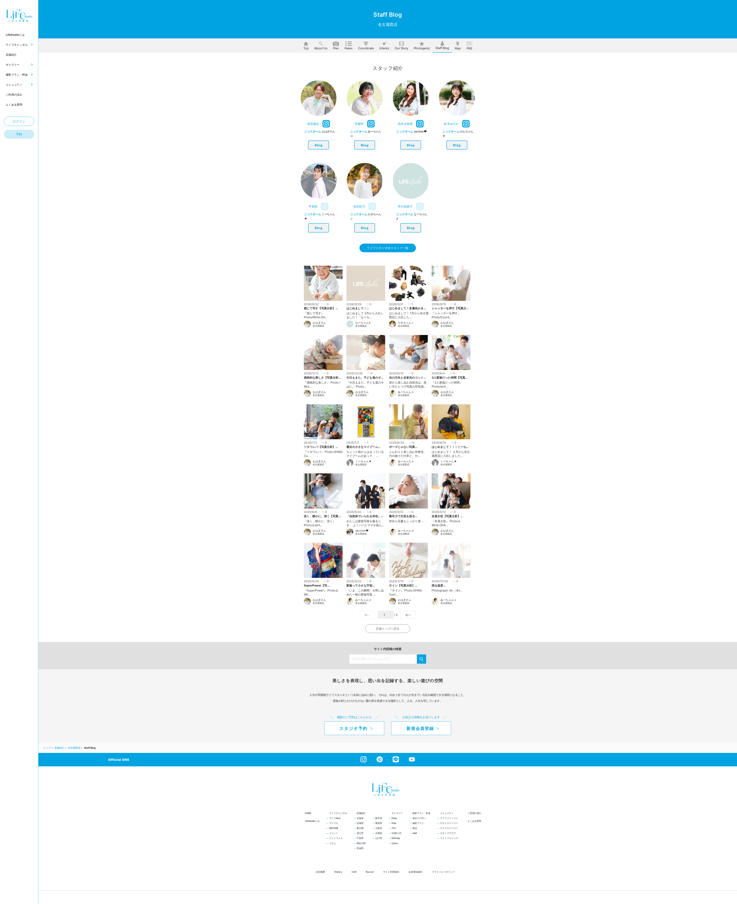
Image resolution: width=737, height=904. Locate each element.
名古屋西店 (318, 326)
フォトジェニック (449, 838)
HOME (308, 813)
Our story (401, 48)
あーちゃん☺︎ (406, 392)
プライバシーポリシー (443, 871)
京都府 (378, 833)
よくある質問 (474, 821)
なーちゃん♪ (362, 322)
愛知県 (378, 823)
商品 (414, 828)
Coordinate (366, 48)
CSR (354, 871)
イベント (333, 833)
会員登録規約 (415, 871)
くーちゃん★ (363, 461)
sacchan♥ (361, 530)
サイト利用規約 (391, 871)
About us (320, 48)
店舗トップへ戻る (387, 628)
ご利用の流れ (474, 813)
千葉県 (360, 838)
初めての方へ (419, 818)
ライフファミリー (449, 818)
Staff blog (442, 48)
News (348, 48)
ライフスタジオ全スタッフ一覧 (387, 248)
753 (393, 828)
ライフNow (335, 818)
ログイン (19, 121)
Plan (336, 48)
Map (458, 48)
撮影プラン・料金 (421, 813)
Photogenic (422, 48)
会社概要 (320, 871)
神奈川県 (361, 843)
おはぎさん (319, 322)
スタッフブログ (448, 833)
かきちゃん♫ (405, 322)
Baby (394, 818)
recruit (370, 871)
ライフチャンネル (338, 813)
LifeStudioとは (312, 821)
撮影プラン (418, 823)
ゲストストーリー (449, 823)
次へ (408, 614)
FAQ (469, 48)
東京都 (360, 828)
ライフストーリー (449, 828)
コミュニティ (447, 813)
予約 (19, 134)
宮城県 (360, 823)
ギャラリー (397, 813)
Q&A (414, 833)
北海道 (360, 818)
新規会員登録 (420, 728)
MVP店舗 (333, 828)
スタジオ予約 (353, 728)
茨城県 (360, 848)
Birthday (396, 838)
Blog (318, 145)
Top (306, 48)
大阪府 (378, 828)
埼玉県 (360, 833)
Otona (395, 843)
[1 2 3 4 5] (386, 614)
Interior (384, 48)
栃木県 (378, 818)
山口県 (378, 838)
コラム (332, 843)
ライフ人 (333, 823)
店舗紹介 (361, 813)
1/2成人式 (396, 833)
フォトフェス (336, 838)
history (338, 871)
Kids (394, 823)
